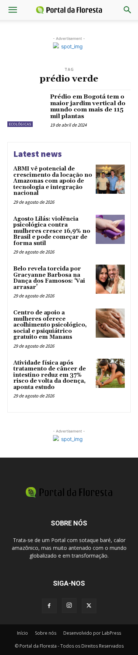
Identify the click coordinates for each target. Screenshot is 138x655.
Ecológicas (20, 124)
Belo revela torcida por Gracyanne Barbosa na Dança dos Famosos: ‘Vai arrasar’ (49, 278)
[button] (12, 10)
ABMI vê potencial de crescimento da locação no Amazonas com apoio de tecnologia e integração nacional (52, 181)
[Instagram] (69, 605)
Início (22, 633)
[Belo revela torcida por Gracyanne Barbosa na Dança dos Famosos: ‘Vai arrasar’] (110, 279)
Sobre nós (45, 633)
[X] (89, 606)
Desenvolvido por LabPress (92, 633)
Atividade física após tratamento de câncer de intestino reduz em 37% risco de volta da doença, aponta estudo (49, 375)
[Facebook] (49, 606)
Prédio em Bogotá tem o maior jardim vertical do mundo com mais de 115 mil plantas (87, 106)
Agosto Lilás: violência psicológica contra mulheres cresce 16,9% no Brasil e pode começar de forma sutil (51, 231)
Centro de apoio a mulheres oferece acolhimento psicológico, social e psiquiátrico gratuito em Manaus (50, 325)
